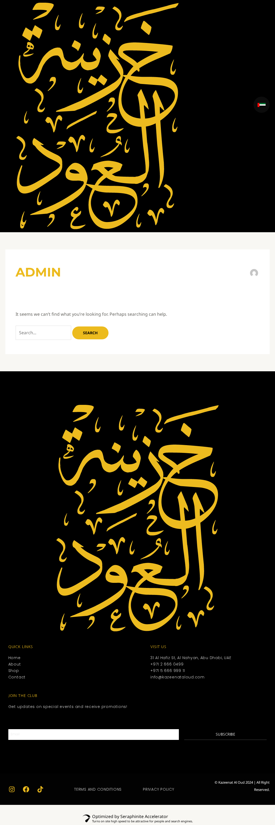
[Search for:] (44, 333)
